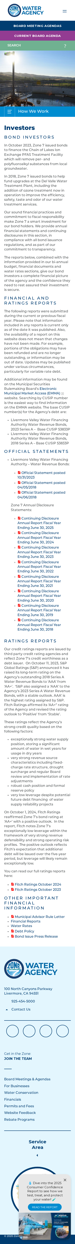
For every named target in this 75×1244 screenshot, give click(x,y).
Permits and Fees (19, 1106)
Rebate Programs (19, 1120)
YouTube (29, 1031)
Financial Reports (25, 921)
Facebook (12, 1031)
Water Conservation (21, 1093)
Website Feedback (20, 1113)
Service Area (37, 1144)
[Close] (65, 1180)
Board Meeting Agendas (38, 26)
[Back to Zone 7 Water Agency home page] (26, 8)
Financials (12, 1099)
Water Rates (21, 926)
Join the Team (18, 1059)
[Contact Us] (31, 969)
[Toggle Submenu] (9, 111)
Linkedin (46, 1031)
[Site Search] (65, 45)
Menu (64, 10)
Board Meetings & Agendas (27, 1079)
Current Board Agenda (37, 36)
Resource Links (62, 1031)
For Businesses (16, 1086)
